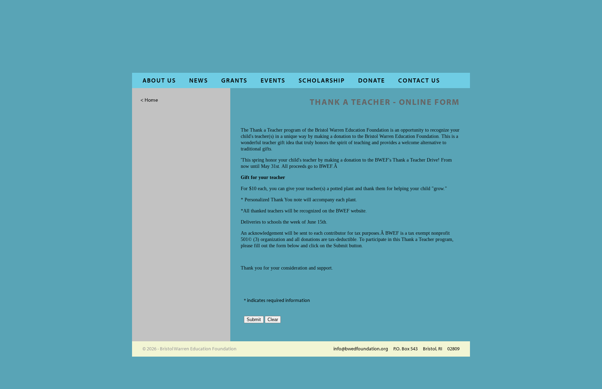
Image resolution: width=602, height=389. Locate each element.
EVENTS (273, 80)
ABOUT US (159, 80)
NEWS (198, 80)
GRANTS (234, 80)
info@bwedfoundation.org (360, 348)
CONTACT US (419, 80)
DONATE (371, 80)
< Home (149, 99)
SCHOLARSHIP (322, 80)
